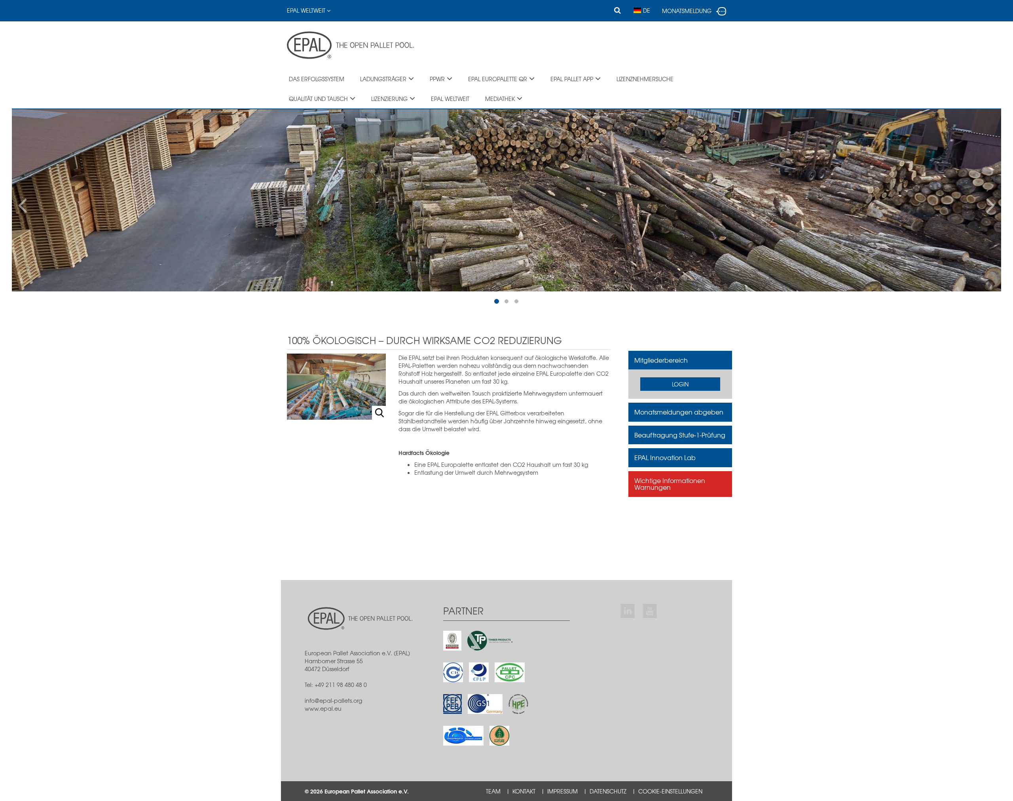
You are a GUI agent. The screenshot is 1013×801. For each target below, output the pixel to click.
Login (680, 384)
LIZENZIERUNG (389, 99)
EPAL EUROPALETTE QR (497, 79)
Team (493, 791)
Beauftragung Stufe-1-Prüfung (679, 435)
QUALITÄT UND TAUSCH (318, 99)
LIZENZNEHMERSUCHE (645, 79)
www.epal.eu (323, 708)
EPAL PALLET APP (571, 79)
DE (646, 10)
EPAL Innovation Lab (665, 457)
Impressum (562, 791)
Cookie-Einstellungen (670, 791)
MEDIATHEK (500, 99)
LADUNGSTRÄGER (383, 79)
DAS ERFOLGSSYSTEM (316, 79)
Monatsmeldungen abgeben (678, 412)
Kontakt (523, 791)
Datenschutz (608, 791)
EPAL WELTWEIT (307, 10)
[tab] (680, 360)
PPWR (437, 79)
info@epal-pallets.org (333, 700)
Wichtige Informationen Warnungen (669, 484)
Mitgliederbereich (661, 360)
